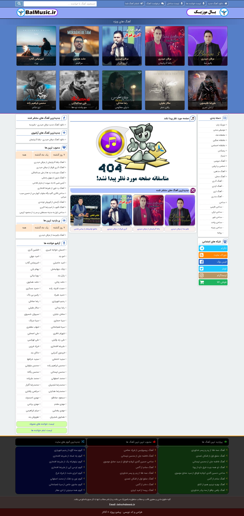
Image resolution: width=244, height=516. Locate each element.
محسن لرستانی (58, 372)
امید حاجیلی (59, 263)
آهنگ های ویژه (122, 21)
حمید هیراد (59, 295)
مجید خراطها (33, 359)
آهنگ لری (217, 191)
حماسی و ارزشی (218, 166)
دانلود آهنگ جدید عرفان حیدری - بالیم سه (46, 125)
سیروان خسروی (31, 314)
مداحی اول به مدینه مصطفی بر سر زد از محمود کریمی (41, 212)
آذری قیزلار (122, 63)
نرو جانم (36, 107)
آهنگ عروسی (219, 161)
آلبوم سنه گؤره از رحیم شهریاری (68, 450)
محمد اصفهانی (58, 378)
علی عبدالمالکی (79, 103)
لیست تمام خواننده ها (41, 430)
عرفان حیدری (207, 59)
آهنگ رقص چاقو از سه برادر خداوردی (208, 490)
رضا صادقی (122, 103)
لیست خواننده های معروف (41, 424)
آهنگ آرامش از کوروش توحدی (51, 202)
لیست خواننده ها (193, 3)
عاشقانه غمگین (219, 140)
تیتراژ (223, 156)
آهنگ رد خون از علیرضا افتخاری (51, 188)
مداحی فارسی (216, 207)
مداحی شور (217, 217)
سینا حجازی (59, 321)
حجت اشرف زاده (57, 288)
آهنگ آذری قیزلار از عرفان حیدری (50, 167)
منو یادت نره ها (79, 107)
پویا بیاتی (34, 276)
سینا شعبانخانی (58, 327)
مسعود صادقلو (58, 398)
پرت (36, 63)
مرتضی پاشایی (32, 391)
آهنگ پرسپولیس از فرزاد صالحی (138, 450)
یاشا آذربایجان (165, 63)
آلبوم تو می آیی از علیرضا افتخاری (66, 467)
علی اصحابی (33, 333)
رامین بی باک (33, 295)
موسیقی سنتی (219, 130)
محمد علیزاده (33, 378)
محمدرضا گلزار (32, 385)
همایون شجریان (57, 417)
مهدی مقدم (59, 404)
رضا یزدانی (60, 308)
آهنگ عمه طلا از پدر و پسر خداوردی (208, 450)
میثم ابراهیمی (32, 411)
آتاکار (104, 512)
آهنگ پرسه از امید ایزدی (142, 490)
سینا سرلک (34, 321)
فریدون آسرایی (58, 353)
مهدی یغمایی (59, 411)
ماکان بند (35, 353)
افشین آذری (33, 250)
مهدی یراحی (33, 404)
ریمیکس (221, 150)
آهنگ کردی (217, 186)
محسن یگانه (33, 372)
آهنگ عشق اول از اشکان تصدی (210, 456)
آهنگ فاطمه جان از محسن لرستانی (209, 462)
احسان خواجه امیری (55, 250)
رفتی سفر (165, 107)
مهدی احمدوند (32, 398)
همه (24, 155)
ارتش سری (207, 107)
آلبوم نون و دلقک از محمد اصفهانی (66, 479)
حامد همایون (79, 59)
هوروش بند (33, 417)
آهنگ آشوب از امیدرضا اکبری (52, 207)
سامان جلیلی (59, 314)
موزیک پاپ (220, 125)
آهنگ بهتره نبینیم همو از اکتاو (211, 485)
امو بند (62, 256)
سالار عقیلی (164, 103)
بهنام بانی (35, 269)
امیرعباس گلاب (36, 59)
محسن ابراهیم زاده (36, 103)
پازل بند (61, 276)
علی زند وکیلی (58, 340)
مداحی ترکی (217, 212)
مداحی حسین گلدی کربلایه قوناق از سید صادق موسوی (200, 473)
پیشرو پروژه (115, 512)
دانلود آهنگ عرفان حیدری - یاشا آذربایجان (46, 139)
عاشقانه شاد (220, 135)
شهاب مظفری (32, 327)
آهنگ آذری (217, 181)
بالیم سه (208, 63)
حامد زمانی (60, 282)
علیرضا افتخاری (58, 346)
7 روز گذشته (59, 155)
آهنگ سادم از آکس (216, 479)
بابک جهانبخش (58, 269)
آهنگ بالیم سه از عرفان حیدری (51, 235)
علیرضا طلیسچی (208, 103)
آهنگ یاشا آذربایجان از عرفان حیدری (49, 162)
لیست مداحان (173, 3)
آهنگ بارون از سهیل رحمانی (53, 178)
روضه (219, 233)
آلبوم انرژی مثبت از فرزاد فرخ (69, 473)
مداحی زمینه (216, 227)
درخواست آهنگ (153, 3)
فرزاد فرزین (34, 346)
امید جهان (34, 256)
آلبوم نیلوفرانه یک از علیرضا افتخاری (65, 462)
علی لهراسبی (33, 340)
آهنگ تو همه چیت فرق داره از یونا (209, 467)
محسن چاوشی (32, 366)
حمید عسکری (32, 288)
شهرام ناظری (59, 333)
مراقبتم (79, 63)
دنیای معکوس (122, 107)
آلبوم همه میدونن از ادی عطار (68, 490)
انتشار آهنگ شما (132, 3)
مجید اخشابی (58, 359)
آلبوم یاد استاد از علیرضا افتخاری (67, 456)
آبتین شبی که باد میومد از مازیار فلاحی (48, 183)
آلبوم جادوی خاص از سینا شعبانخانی (65, 485)
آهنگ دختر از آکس (144, 485)
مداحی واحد (216, 222)
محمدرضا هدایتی (57, 391)
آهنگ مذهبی (219, 171)
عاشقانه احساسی (218, 145)
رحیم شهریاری (58, 301)
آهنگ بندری (216, 196)
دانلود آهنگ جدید (215, 3)
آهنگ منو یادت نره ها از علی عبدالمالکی (47, 172)
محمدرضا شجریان (56, 385)
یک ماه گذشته (41, 155)
